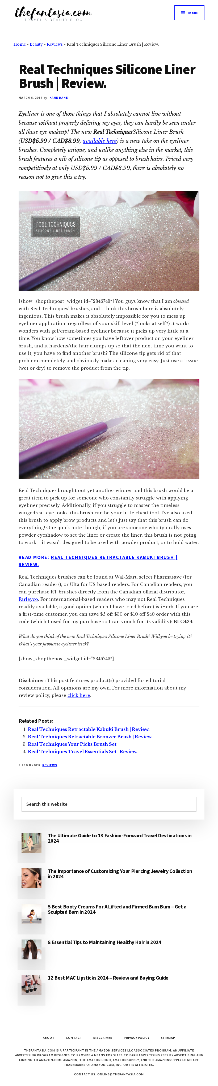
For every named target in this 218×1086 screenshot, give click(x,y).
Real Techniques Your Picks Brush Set (72, 744)
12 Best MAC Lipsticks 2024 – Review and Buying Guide (108, 977)
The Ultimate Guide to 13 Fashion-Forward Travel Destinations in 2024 (119, 838)
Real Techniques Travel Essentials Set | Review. (82, 751)
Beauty (36, 44)
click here (79, 695)
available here (100, 141)
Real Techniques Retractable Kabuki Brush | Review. (88, 729)
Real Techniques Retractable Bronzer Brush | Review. (90, 736)
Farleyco (28, 599)
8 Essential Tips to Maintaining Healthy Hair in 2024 (104, 942)
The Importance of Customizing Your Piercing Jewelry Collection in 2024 (120, 874)
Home (20, 44)
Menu (193, 12)
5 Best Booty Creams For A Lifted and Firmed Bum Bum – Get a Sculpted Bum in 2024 (117, 909)
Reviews (55, 44)
